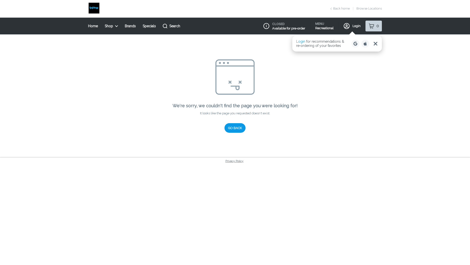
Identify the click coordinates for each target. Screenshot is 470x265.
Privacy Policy (234, 161)
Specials (149, 26)
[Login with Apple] (365, 44)
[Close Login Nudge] (375, 43)
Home (93, 26)
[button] (337, 44)
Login (356, 26)
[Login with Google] (355, 44)
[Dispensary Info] (266, 26)
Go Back (235, 128)
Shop (109, 26)
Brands (130, 26)
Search (174, 26)
